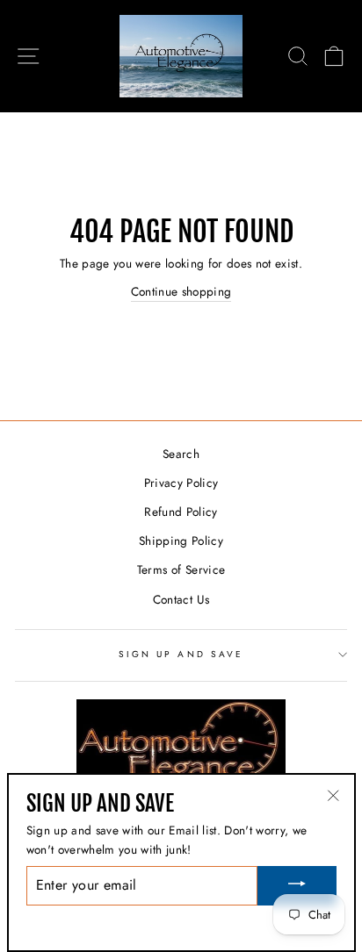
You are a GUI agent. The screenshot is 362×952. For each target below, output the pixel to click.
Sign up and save (181, 654)
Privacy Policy (181, 482)
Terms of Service (181, 569)
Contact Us (181, 599)
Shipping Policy (181, 540)
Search (181, 453)
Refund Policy (180, 511)
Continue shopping (181, 291)
